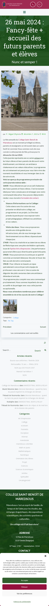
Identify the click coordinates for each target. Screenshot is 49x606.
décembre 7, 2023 (31, 134)
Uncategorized (24, 480)
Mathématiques (24, 451)
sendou (24, 473)
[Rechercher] (45, 343)
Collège (16, 318)
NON (25, 375)
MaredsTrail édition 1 (24, 371)
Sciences (24, 466)
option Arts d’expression (20, 248)
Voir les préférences (24, 594)
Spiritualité (25, 477)
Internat (25, 437)
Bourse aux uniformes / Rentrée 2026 (24, 360)
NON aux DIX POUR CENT (24, 368)
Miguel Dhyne (13, 134)
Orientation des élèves (24, 458)
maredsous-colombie (24, 444)
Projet (24, 462)
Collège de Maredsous (10, 385)
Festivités (24, 429)
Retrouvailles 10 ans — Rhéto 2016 (24, 364)
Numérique (24, 455)
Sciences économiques (24, 469)
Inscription (25, 433)
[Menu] (24, 12)
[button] (45, 556)
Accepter (24, 580)
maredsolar (24, 440)
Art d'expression (24, 418)
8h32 (44, 134)
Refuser (24, 587)
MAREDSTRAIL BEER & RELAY (35, 385)
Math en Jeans (24, 447)
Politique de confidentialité (22, 602)
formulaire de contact (30, 198)
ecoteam (24, 425)
